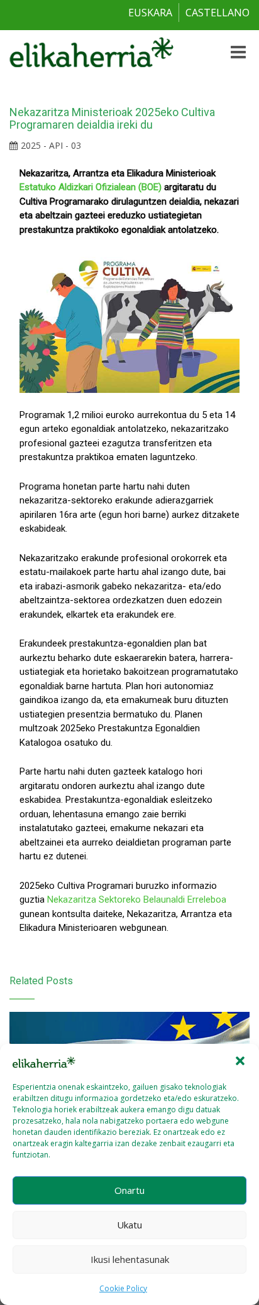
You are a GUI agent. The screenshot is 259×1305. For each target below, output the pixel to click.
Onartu (129, 1190)
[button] (240, 1061)
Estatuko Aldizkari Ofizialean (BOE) (90, 187)
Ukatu (129, 1224)
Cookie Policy (123, 1288)
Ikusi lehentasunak (130, 1259)
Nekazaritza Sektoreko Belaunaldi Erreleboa (136, 899)
